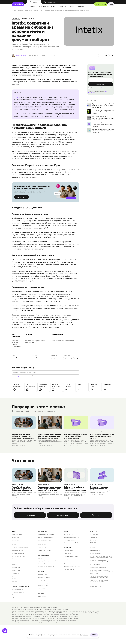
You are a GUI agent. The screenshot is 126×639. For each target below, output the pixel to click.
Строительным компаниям (19, 562)
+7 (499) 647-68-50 (95, 553)
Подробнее (84, 635)
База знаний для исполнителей (47, 561)
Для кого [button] (54, 6)
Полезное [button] (63, 6)
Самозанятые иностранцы (45, 537)
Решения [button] (32, 6)
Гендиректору (16, 567)
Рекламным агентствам (18, 556)
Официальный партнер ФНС (46, 566)
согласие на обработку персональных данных (102, 88)
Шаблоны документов (56, 385)
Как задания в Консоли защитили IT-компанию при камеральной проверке (103, 124)
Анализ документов (69, 540)
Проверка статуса (43, 574)
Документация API (69, 569)
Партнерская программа (71, 556)
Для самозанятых (30, 385)
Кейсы (72, 6)
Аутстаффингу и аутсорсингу (20, 547)
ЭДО (13, 598)
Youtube (94, 543)
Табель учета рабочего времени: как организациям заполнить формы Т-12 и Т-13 (75, 488)
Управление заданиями (18, 592)
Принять (94, 634)
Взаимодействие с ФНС (71, 543)
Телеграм (95, 534)
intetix (16, 97)
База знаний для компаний (45, 564)
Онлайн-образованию (18, 553)
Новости (80, 384)
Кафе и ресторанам (17, 550)
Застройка (14, 357)
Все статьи (107, 384)
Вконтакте (95, 537)
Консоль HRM (16, 18)
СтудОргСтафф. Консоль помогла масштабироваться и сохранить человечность (103, 130)
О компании (67, 553)
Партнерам (80, 6)
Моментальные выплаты (19, 595)
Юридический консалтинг (71, 537)
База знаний (41, 588)
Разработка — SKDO (96, 586)
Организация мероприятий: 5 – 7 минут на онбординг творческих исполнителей (102, 105)
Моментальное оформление (46, 534)
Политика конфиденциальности (73, 564)
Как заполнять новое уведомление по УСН (99, 488)
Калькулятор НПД (43, 580)
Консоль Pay (15, 540)
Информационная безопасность (73, 559)
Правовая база (94, 385)
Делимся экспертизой (17, 385)
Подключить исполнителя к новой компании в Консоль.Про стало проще (103, 111)
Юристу (14, 579)
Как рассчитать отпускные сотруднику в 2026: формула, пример (75, 436)
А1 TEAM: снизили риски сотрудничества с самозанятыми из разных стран (103, 118)
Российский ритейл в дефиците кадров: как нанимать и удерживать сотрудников (22, 436)
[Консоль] (19, 4)
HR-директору (16, 570)
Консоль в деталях (68, 385)
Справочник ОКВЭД (43, 585)
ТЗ (19, 235)
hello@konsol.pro (95, 550)
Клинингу (14, 564)
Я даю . (102, 88)
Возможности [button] (43, 6)
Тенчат (94, 540)
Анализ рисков (68, 534)
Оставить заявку (101, 4)
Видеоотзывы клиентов (44, 550)
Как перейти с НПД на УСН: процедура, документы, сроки (102, 436)
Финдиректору (16, 573)
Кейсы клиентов (42, 547)
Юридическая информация (72, 566)
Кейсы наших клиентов (28, 18)
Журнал (40, 558)
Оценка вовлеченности (44, 540)
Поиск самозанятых (17, 589)
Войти (111, 4)
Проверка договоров (44, 577)
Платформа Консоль (17, 534)
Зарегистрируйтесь (17, 376)
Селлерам (14, 581)
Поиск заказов (42, 596)
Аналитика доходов (43, 583)
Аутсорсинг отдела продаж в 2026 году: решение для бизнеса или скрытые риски (49, 436)
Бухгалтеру (15, 576)
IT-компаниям (15, 559)
